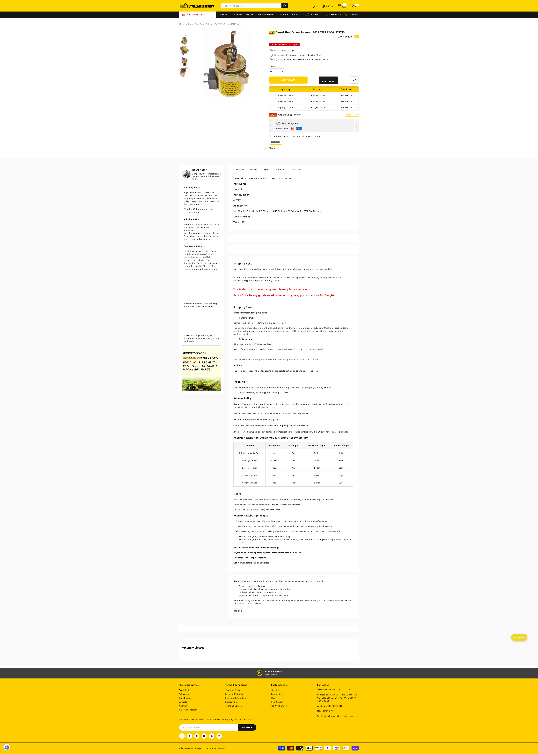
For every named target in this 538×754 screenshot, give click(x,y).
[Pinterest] (197, 736)
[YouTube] (211, 736)
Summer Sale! (316, 14)
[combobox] (251, 5)
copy (356, 37)
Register (275, 141)
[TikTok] (204, 736)
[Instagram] (189, 736)
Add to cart (288, 80)
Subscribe (247, 727)
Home (182, 24)
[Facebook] (182, 736)
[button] (328, 80)
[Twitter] (219, 736)
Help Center (335, 14)
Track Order (354, 14)
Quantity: (273, 66)
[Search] (254, 5)
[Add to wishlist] (354, 80)
